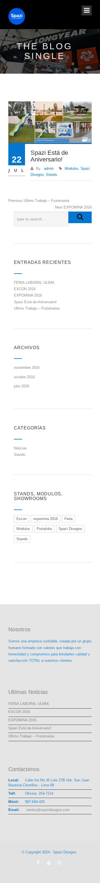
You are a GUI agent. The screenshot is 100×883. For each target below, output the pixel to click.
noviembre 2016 (26, 367)
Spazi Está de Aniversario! (35, 302)
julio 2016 (21, 386)
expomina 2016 (45, 519)
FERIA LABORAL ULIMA (34, 282)
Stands (51, 175)
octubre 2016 (24, 377)
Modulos (71, 168)
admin (49, 168)
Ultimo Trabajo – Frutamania (36, 308)
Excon (21, 519)
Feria (68, 519)
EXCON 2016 (25, 289)
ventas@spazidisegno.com (47, 810)
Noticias (20, 448)
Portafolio (44, 529)
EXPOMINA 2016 (28, 295)
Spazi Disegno (70, 529)
